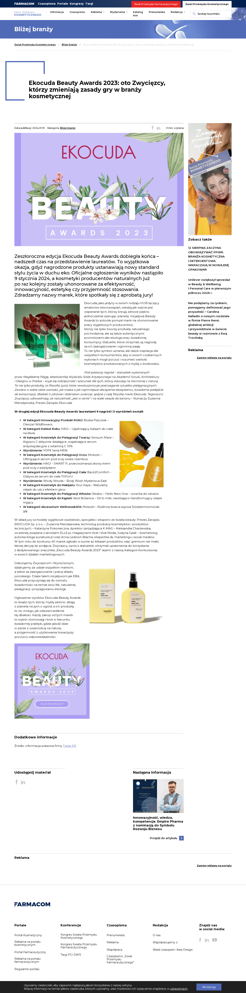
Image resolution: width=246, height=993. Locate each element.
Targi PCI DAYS (71, 954)
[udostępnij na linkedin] (158, 128)
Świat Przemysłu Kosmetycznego (207, 4)
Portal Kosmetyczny (28, 935)
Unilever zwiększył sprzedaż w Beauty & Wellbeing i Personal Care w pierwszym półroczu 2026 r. (209, 286)
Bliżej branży (69, 44)
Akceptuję (209, 987)
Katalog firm (138, 14)
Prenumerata (157, 12)
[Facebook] (200, 940)
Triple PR (69, 746)
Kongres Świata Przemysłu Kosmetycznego (79, 936)
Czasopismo (77, 12)
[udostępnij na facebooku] (153, 128)
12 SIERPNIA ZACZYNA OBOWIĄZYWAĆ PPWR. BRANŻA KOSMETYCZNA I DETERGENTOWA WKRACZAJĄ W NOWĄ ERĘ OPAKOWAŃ (208, 258)
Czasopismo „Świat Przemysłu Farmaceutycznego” (120, 959)
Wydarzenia (117, 12)
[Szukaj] (193, 14)
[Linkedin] (207, 940)
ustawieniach (179, 988)
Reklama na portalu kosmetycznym (27, 943)
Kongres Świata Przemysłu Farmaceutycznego (79, 946)
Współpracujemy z (165, 942)
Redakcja (177, 12)
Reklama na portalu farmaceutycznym (27, 960)
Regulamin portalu (26, 969)
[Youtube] (214, 940)
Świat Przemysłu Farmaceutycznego (156, 4)
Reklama (96, 12)
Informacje (57, 12)
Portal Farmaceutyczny (30, 952)
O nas (156, 935)
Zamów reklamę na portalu (214, 357)
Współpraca (114, 949)
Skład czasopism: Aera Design (173, 949)
